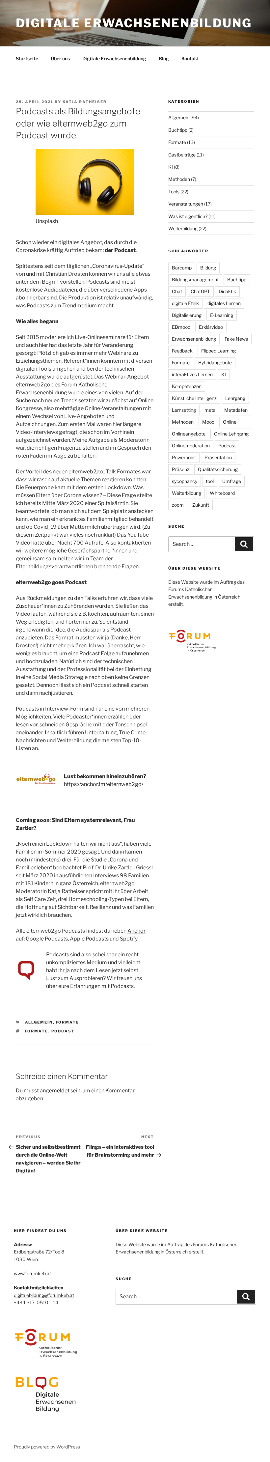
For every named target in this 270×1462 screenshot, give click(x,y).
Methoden (179, 179)
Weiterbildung (183, 228)
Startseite (27, 58)
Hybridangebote (215, 362)
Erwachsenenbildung (194, 339)
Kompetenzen (187, 386)
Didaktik (227, 291)
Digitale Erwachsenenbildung (134, 23)
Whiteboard (222, 493)
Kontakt (190, 58)
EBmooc (181, 327)
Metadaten (236, 410)
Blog (164, 58)
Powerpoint (184, 457)
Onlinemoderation (191, 445)
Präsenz (180, 469)
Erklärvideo (211, 327)
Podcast (63, 1031)
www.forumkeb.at (32, 1273)
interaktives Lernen (192, 374)
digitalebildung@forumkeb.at (44, 1295)
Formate (67, 1022)
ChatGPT (200, 291)
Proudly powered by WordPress (47, 1446)
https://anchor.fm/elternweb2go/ (103, 784)
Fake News (236, 339)
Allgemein (39, 1022)
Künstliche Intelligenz (194, 398)
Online (229, 422)
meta (210, 410)
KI (170, 167)
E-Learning (221, 315)
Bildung (208, 267)
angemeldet (54, 1090)
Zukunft (200, 505)
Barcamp (182, 267)
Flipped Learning (218, 350)
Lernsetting (184, 410)
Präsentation (218, 457)
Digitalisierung (187, 315)
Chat (177, 291)
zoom (178, 505)
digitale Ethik (185, 303)
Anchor (136, 931)
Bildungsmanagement (195, 279)
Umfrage (231, 481)
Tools (173, 191)
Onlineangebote (188, 433)
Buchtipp (177, 130)
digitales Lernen (224, 303)
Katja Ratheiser (85, 101)
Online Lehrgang (231, 433)
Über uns (60, 58)
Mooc (208, 422)
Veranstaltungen (185, 204)
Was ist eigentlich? (187, 216)
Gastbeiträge (182, 154)
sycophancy (184, 481)
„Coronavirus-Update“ (117, 266)
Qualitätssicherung (218, 469)
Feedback (182, 350)
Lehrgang (235, 398)
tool (210, 481)
